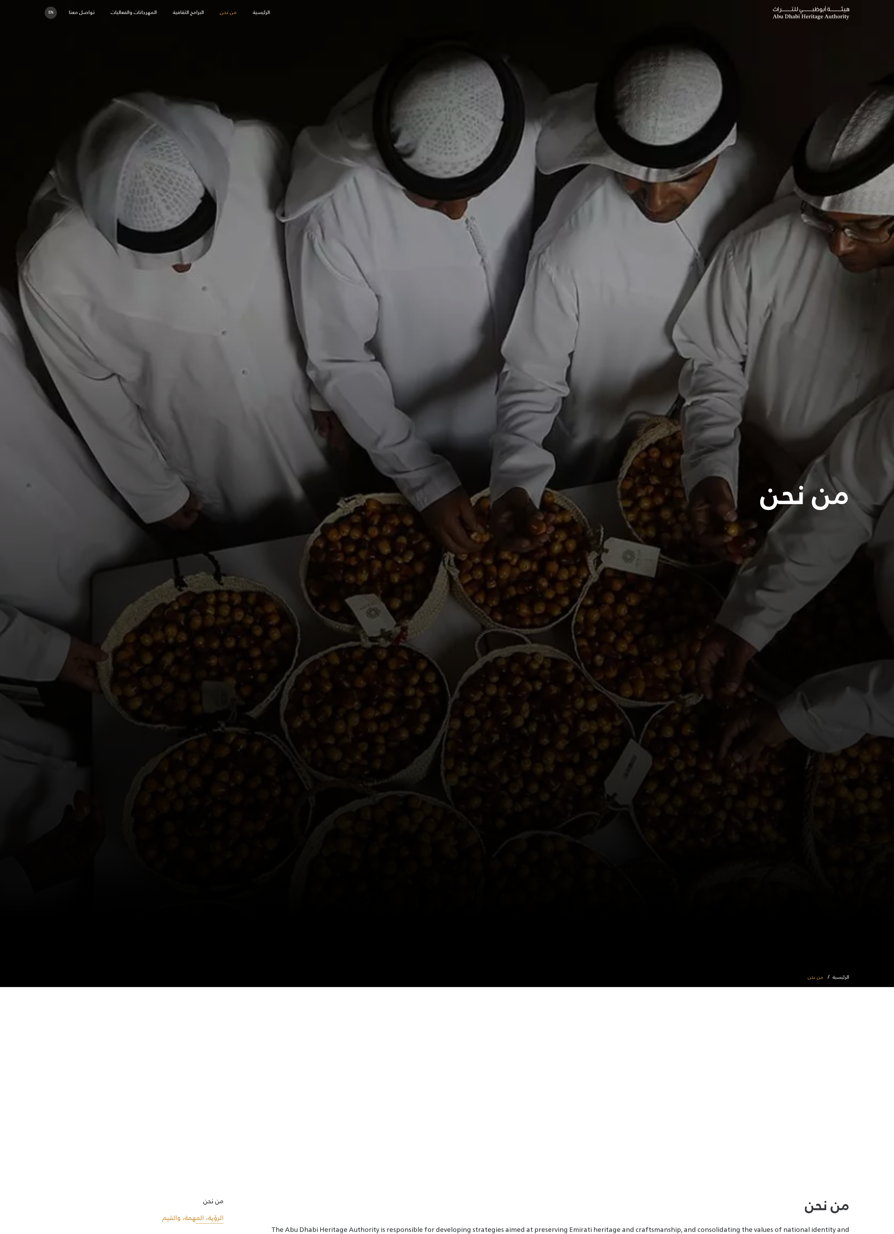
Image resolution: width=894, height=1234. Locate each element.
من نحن (228, 12)
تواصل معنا (82, 12)
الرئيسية (261, 12)
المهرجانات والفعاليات (134, 12)
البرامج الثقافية (188, 12)
